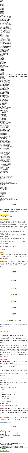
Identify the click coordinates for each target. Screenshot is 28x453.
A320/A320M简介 (4, 123)
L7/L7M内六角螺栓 (4, 126)
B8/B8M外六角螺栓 (4, 92)
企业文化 (2, 12)
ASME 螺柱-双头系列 (5, 136)
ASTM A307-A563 (4, 54)
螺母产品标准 (3, 65)
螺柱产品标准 (3, 62)
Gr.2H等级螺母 (3, 110)
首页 (6, 198)
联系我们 (2, 73)
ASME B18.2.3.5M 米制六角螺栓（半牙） (13, 443)
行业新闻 (2, 70)
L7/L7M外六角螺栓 (4, 125)
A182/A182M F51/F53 (5, 32)
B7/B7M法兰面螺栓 (4, 88)
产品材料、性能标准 (4, 66)
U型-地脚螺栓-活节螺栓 (5, 46)
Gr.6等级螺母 (3, 114)
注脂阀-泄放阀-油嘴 (4, 35)
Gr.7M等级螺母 (3, 117)
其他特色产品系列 (4, 51)
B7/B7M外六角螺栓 (4, 84)
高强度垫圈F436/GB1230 (5, 42)
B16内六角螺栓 (3, 103)
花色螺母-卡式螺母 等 (5, 39)
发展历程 (2, 13)
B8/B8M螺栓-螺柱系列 (5, 91)
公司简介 (2, 7)
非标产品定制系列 (4, 53)
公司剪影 (2, 8)
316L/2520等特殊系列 (5, 38)
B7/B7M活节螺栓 (4, 87)
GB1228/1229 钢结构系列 (5, 43)
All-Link (21, 446)
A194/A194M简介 (4, 108)
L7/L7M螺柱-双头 (4, 127)
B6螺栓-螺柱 (3, 106)
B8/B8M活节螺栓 (4, 95)
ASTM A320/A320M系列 (5, 19)
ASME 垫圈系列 (3, 137)
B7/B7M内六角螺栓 (4, 85)
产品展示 (2, 15)
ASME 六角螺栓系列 (4, 133)
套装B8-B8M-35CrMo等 (5, 34)
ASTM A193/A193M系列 (5, 16)
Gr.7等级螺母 (3, 115)
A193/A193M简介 (4, 81)
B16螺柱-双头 (3, 104)
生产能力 (2, 57)
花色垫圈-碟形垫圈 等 (5, 40)
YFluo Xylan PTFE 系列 (5, 45)
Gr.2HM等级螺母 (4, 111)
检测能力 (2, 59)
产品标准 (2, 61)
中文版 (1, 1)
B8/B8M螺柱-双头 (4, 97)
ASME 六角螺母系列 (4, 134)
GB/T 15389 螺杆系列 (5, 31)
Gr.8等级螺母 (3, 118)
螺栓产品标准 (3, 63)
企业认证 (2, 11)
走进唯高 (2, 5)
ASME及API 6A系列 (4, 20)
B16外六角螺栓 (3, 102)
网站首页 (2, 4)
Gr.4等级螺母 (3, 112)
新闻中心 (2, 67)
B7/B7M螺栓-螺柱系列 (5, 82)
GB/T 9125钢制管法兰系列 (6, 28)
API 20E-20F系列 (4, 22)
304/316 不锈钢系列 (4, 36)
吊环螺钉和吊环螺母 (4, 47)
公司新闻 (2, 69)
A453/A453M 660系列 (5, 23)
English (1, 3)
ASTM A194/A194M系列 (5, 17)
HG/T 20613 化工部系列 (5, 26)
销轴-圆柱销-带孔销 (4, 49)
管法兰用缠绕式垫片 (4, 50)
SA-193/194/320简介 (4, 132)
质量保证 (2, 55)
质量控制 (2, 58)
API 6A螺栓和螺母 (4, 138)
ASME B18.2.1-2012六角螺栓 (6, 444)
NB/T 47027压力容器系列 (6, 30)
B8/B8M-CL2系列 (4, 99)
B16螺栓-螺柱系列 (4, 100)
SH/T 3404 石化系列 (4, 27)
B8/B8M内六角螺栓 (4, 93)
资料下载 (2, 72)
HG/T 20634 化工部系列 (5, 24)
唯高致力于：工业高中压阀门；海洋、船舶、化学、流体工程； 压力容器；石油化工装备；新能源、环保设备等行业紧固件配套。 (13, 76)
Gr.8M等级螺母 (3, 119)
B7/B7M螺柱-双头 (4, 89)
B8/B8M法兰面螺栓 (4, 96)
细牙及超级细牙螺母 (4, 121)
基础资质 (2, 9)
